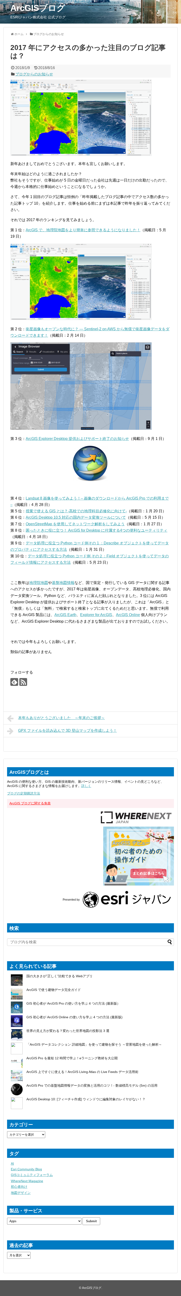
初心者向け (19, 1186)
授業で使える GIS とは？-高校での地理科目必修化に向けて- (76, 511)
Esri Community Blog (26, 1169)
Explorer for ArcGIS (96, 615)
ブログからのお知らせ (34, 74)
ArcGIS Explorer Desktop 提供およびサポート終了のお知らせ (77, 439)
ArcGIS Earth (65, 615)
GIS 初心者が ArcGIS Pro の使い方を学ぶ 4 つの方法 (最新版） (73, 1003)
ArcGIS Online (128, 615)
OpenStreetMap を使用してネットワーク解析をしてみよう (75, 524)
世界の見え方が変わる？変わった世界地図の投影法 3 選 (67, 1031)
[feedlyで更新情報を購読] (14, 682)
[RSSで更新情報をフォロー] (23, 682)
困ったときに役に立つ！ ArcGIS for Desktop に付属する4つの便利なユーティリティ (96, 530)
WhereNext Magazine (27, 1181)
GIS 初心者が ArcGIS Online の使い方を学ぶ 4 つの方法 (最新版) (74, 1017)
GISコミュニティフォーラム (32, 1175)
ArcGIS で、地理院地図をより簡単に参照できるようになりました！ (83, 230)
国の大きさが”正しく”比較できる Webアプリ (59, 976)
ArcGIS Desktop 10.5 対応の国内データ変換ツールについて (76, 517)
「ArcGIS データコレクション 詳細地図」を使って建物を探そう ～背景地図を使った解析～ (94, 1044)
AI (12, 1163)
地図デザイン (21, 1193)
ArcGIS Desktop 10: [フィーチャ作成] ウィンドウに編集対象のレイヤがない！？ (85, 1099)
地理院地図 (38, 583)
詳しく (86, 786)
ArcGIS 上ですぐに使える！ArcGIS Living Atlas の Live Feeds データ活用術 (82, 1072)
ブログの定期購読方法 (23, 793)
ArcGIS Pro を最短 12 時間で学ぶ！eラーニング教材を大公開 (72, 1058)
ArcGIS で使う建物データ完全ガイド (53, 990)
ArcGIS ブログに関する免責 (30, 803)
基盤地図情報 (63, 583)
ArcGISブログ (37, 8)
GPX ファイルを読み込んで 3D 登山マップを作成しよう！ (67, 731)
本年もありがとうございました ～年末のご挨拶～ (61, 718)
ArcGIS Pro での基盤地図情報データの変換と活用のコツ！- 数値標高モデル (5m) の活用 (91, 1085)
